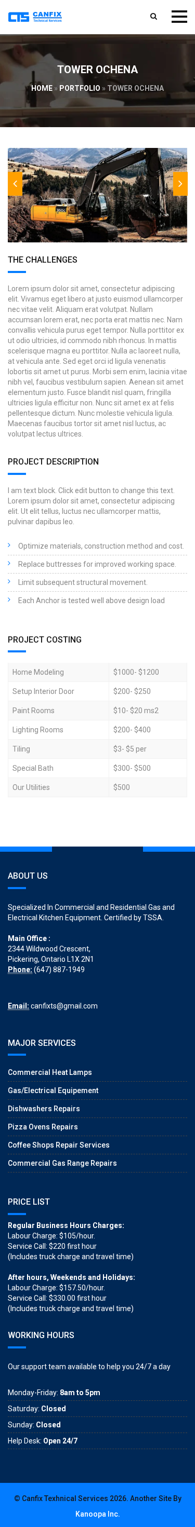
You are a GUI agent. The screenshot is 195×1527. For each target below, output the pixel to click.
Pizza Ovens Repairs (43, 1127)
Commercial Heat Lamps (50, 1072)
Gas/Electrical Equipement (53, 1090)
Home (42, 88)
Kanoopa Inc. (97, 1514)
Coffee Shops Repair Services (59, 1145)
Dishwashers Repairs (44, 1109)
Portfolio (79, 88)
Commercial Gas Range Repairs (62, 1163)
